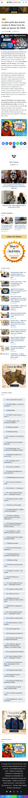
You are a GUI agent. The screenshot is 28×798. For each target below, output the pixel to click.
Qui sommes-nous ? (6, 785)
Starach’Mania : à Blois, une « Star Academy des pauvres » (18, 307)
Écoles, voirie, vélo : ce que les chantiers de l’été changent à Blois (20, 227)
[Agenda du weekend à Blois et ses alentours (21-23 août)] (5, 315)
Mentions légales (6, 780)
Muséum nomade (13, 427)
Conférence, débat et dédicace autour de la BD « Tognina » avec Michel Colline (12, 645)
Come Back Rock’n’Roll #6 (15, 651)
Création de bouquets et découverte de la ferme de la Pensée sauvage (13, 525)
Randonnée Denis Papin (15, 670)
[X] (15, 165)
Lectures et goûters (14, 467)
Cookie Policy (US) (20, 783)
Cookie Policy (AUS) (8, 783)
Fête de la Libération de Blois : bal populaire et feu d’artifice (13, 664)
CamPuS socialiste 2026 (15, 589)
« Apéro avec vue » (13, 593)
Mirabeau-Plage (12, 431)
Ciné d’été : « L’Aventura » (15, 488)
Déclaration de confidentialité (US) (14, 776)
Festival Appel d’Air (13, 628)
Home (6, 771)
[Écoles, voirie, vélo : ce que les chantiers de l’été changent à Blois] (21, 220)
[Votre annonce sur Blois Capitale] (14, 127)
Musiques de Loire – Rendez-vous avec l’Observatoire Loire (13, 600)
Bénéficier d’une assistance (14, 787)
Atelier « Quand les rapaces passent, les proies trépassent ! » (12, 517)
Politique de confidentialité (16, 771)
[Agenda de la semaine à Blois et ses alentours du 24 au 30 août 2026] (5, 291)
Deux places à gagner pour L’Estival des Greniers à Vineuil (18, 348)
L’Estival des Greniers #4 (15, 633)
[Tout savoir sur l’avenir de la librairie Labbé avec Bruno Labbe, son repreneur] (5, 332)
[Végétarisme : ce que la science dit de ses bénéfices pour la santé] (5, 356)
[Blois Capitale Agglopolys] (13, 2)
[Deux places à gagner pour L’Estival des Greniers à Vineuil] (5, 348)
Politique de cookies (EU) (19, 780)
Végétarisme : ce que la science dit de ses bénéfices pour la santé (19, 355)
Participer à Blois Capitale (20, 785)
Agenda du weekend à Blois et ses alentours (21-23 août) (18, 315)
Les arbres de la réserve (15, 399)
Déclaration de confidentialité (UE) (14, 773)
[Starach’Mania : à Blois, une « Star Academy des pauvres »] (5, 308)
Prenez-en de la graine (14, 505)
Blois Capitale (6, 31)
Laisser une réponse (14, 236)
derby (4, 52)
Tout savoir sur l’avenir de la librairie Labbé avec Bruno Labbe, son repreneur (19, 331)
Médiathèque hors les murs (16, 477)
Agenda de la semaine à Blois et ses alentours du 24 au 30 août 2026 (18, 290)
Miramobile (11, 410)
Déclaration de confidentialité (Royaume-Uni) (14, 778)
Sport (3, 19)
